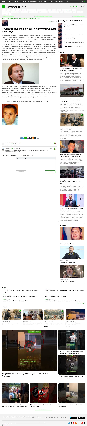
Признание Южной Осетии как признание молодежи (74, 25)
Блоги (45, 1)
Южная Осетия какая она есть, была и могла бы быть (29, 18)
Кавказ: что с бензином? (8, 16)
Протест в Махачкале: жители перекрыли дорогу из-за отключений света (71, 377)
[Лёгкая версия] (79, 1)
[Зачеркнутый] (25, 158)
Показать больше (43, 408)
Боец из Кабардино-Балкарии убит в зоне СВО (15, 301)
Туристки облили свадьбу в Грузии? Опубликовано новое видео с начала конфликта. (14, 405)
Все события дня (81, 303)
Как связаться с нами (53, 417)
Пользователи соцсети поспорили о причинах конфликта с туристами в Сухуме (53, 324)
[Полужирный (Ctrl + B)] (17, 158)
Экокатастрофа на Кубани (79, 16)
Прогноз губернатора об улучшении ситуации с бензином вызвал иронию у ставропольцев (70, 99)
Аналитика (23, 1)
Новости (4, 1)
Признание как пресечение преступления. (73, 46)
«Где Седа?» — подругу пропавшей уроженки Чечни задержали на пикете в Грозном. (70, 352)
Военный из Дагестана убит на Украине (55, 296)
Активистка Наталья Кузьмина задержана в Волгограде (10, 323)
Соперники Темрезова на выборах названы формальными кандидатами (71, 69)
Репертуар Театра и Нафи (70, 38)
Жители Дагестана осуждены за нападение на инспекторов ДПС (20, 296)
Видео (51, 1)
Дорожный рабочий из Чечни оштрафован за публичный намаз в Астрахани (75, 324)
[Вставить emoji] (29, 158)
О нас (46, 417)
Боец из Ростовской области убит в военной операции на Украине (62, 301)
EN (84, 1)
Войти (82, 6)
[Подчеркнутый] (22, 158)
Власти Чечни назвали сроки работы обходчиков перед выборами (32, 323)
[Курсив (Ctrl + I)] (20, 158)
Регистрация (21, 171)
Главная (3, 18)
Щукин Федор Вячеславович (67, 262)
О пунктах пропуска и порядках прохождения (74, 34)
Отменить (50, 171)
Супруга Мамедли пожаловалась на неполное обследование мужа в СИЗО (72, 209)
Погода (67, 1)
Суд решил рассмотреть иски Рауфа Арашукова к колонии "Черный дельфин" (20, 291)
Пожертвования (63, 417)
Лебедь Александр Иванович (67, 243)
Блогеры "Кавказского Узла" (12, 18)
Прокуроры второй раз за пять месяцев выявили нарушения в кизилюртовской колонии (70, 181)
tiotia (12, 143)
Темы (10, 1)
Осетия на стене (67, 29)
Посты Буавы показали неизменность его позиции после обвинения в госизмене (70, 155)
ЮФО (10, 14)
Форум (40, 1)
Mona (12, 148)
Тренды (16, 1)
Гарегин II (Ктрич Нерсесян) (67, 281)
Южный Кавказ (5, 14)
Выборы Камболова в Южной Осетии (43, 16)
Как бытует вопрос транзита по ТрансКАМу (74, 42)
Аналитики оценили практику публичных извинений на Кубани (71, 128)
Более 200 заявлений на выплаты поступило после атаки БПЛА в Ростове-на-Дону (64, 291)
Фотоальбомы (59, 1)
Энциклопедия (32, 1)
